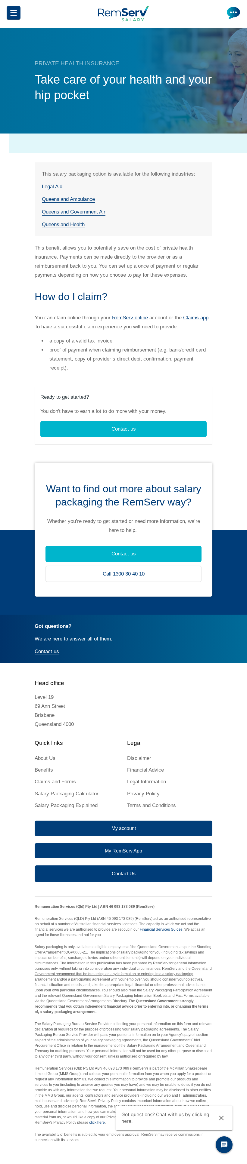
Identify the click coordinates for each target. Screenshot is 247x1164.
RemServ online (130, 318)
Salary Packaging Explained (66, 805)
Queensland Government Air (73, 212)
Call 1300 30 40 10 (124, 574)
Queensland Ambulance (68, 199)
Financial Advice (145, 770)
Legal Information (146, 782)
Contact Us (124, 873)
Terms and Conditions (151, 805)
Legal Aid (52, 186)
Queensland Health (63, 224)
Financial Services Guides (161, 929)
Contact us (123, 429)
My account (123, 828)
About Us (45, 758)
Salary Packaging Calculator (66, 794)
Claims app (195, 318)
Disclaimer (139, 758)
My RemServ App (123, 850)
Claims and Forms (55, 782)
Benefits (44, 770)
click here (97, 1122)
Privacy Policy (143, 794)
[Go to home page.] (123, 20)
